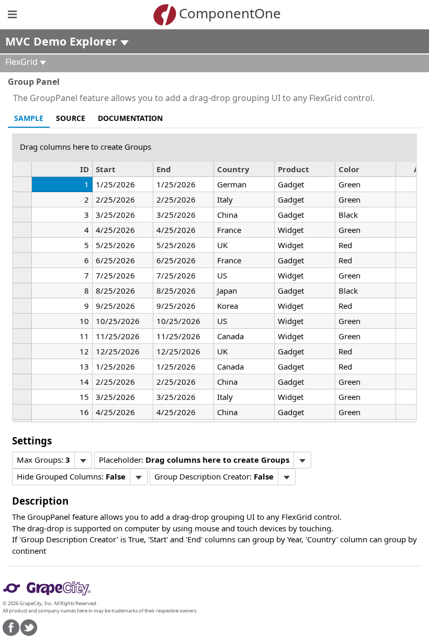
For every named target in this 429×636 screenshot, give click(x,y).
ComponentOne (230, 13)
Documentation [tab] (130, 118)
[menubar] (52, 460)
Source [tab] (70, 118)
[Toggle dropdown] (83, 460)
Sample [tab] (28, 118)
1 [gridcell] (86, 184)
